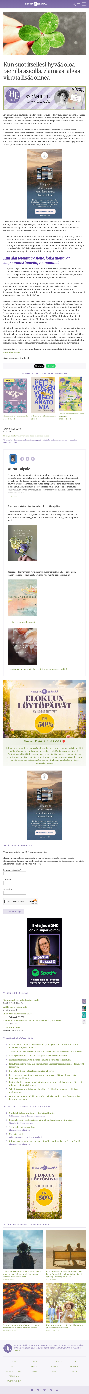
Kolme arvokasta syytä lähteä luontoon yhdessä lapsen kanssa (64, 1326)
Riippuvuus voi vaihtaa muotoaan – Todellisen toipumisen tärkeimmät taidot (45, 1141)
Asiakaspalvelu (55, 1361)
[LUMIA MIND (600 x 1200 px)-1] (44, 184)
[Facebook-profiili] (27, 459)
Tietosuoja (14, 1376)
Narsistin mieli (16, 1134)
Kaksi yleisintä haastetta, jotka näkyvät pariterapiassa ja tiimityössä (41, 1120)
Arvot (34, 1361)
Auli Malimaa (51, 1279)
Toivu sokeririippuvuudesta (22, 1127)
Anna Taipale (12, 429)
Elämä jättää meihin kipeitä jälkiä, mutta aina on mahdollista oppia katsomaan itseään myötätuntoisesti (22, 1274)
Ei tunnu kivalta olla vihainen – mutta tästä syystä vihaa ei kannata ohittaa (21, 1326)
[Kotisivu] (22, 459)
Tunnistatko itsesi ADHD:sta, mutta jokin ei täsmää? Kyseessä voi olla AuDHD (45, 1051)
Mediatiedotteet (13, 1371)
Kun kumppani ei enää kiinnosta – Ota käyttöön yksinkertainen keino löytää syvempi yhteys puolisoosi (64, 1274)
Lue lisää (12, 496)
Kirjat (13, 1366)
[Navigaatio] (84, 3)
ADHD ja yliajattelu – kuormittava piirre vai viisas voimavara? (38, 1056)
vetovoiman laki (70, 440)
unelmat (60, 440)
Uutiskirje (54, 1366)
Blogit (8, 436)
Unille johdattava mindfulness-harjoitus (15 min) (32, 1113)
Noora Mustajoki (9, 1330)
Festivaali (75, 1361)
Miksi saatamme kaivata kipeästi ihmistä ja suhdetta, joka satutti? (40, 1060)
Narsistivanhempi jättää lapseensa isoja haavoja (31, 1071)
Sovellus (34, 1371)
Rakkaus (40, 436)
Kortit (34, 1366)
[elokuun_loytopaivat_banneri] (44, 1184)
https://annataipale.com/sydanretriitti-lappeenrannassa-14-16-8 (37, 669)
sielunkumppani (34, 440)
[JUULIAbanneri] (44, 953)
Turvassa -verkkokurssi (23, 622)
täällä (17, 1350)
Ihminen (33, 436)
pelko (25, 440)
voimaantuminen (10, 443)
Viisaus (46, 436)
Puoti (54, 1371)
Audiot (14, 1361)
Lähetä (51, 366)
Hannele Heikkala (52, 1330)
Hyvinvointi (24, 436)
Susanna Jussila (9, 1279)
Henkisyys (15, 436)
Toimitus (75, 1371)
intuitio (19, 440)
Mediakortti (75, 1366)
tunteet (53, 440)
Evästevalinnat (14, 1381)
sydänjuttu (45, 440)
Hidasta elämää (36, 4)
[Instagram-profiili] (33, 459)
